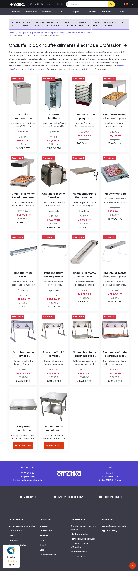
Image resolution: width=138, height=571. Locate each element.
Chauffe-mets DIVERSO (23, 274)
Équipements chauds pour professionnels (47, 32)
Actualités (106, 11)
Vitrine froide (26, 24)
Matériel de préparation (53, 24)
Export (76, 11)
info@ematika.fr (55, 4)
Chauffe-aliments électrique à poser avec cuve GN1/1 (114, 116)
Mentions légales (79, 534)
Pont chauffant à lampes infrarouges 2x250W (23, 354)
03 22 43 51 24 (37, 4)
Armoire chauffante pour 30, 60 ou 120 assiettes (23, 116)
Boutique (22, 32)
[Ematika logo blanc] (69, 473)
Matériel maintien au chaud (80, 32)
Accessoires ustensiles (110, 24)
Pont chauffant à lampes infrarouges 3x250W (53, 354)
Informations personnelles (22, 525)
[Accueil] (17, 4)
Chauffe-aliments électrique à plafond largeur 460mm (84, 274)
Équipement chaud (39, 24)
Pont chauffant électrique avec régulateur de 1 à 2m (53, 274)
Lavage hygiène (96, 24)
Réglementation (48, 554)
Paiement (46, 11)
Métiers (124, 23)
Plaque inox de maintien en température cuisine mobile (54, 428)
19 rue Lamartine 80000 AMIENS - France (110, 476)
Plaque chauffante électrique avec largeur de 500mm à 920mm (84, 195)
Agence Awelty (109, 530)
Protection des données (83, 538)
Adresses (13, 540)
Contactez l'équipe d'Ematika (27, 480)
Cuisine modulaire (84, 24)
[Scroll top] (132, 565)
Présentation (31, 11)
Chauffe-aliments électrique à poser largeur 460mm (114, 274)
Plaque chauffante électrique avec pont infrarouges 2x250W (84, 354)
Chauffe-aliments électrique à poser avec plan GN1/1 (23, 195)
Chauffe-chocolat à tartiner (53, 195)
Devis (121, 11)
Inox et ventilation (70, 24)
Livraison (16, 11)
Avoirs (12, 535)
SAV (61, 11)
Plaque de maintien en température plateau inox (23, 428)
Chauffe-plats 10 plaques (84, 116)
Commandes (15, 530)
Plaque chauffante (115, 193)
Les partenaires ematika (114, 525)
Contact (91, 11)
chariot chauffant (36, 69)
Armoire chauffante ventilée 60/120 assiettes (53, 116)
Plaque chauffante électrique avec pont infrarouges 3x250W (115, 354)
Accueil (12, 32)
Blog (42, 549)
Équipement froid (15, 24)
